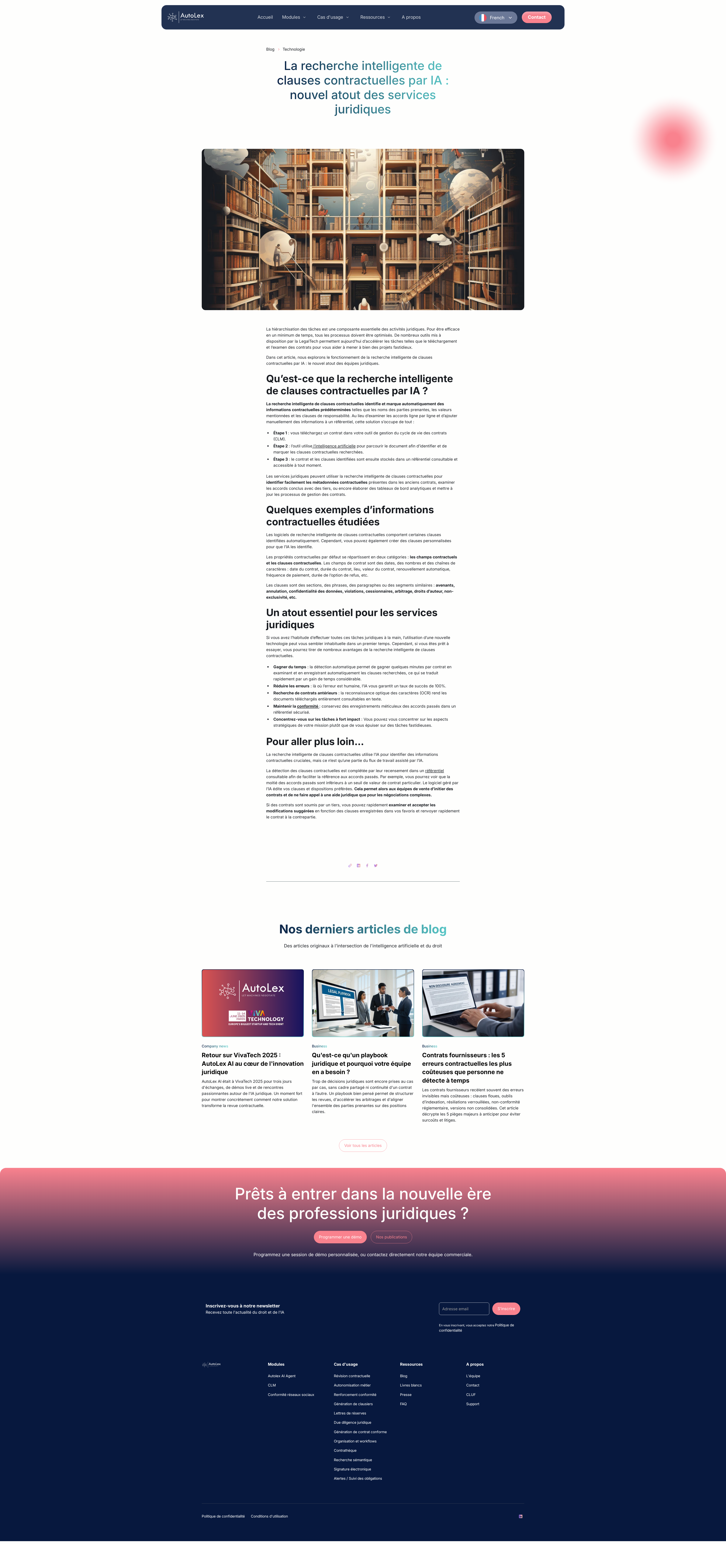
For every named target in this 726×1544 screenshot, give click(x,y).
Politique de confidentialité (223, 1516)
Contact (537, 17)
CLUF (471, 1395)
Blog (403, 1376)
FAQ (403, 1404)
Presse (406, 1395)
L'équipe (473, 1376)
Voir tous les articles (363, 1145)
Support (472, 1404)
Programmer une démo (340, 1236)
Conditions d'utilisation (269, 1516)
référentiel (434, 770)
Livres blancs (411, 1385)
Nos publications (391, 1236)
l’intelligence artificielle (334, 445)
